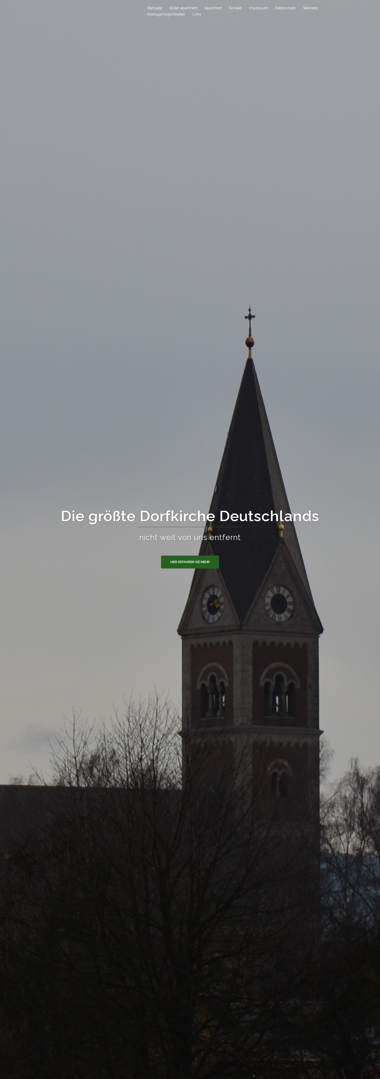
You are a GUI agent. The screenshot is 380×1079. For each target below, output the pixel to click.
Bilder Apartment (183, 8)
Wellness (310, 8)
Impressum (258, 8)
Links (197, 14)
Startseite (154, 8)
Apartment (213, 8)
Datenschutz (285, 8)
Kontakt (235, 8)
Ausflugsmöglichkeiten (166, 14)
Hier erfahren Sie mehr (190, 562)
